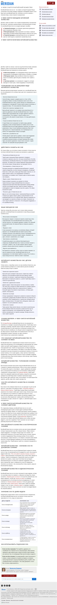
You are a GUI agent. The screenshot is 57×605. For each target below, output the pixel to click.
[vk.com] (2, 586)
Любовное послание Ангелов (48, 18)
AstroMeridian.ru (11, 589)
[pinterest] (5, 586)
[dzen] (9, 586)
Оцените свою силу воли (47, 35)
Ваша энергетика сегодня (47, 9)
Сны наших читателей (9, 575)
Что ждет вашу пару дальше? (48, 28)
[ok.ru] (7, 586)
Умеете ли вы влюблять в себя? (48, 25)
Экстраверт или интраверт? (48, 32)
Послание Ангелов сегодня (47, 16)
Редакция (3, 600)
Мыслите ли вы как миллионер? (48, 30)
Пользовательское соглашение (17, 600)
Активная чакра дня (46, 14)
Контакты (8, 600)
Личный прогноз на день (47, 11)
